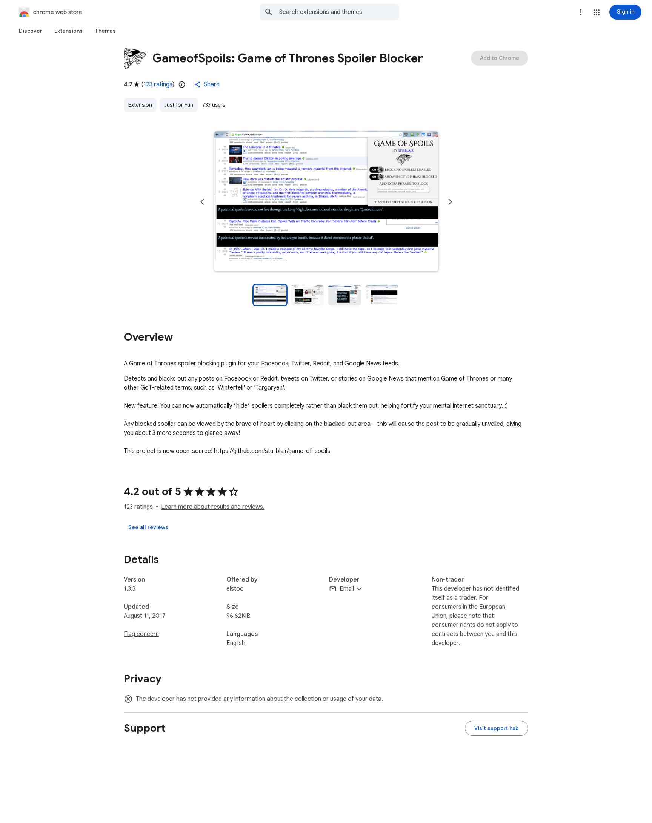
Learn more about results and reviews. (212, 507)
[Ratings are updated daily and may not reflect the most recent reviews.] (181, 84)
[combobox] (339, 12)
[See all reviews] (148, 527)
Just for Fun (178, 104)
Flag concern (141, 634)
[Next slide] (450, 201)
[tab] (30, 31)
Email (347, 589)
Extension (140, 104)
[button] (596, 12)
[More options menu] (580, 12)
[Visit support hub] (496, 728)
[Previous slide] (202, 201)
